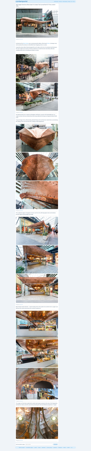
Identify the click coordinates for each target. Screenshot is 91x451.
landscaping (65, 1)
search (35, 447)
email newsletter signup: (20, 444)
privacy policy (49, 447)
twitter (64, 447)
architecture (56, 1)
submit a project (22, 447)
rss (71, 447)
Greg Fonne (21, 39)
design (69, 1)
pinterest (55, 447)
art (71, 1)
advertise (43, 447)
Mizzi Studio (25, 43)
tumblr (68, 447)
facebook (60, 447)
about (39, 447)
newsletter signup (29, 447)
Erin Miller (18, 7)
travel (74, 1)
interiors (60, 1)
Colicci (48, 43)
